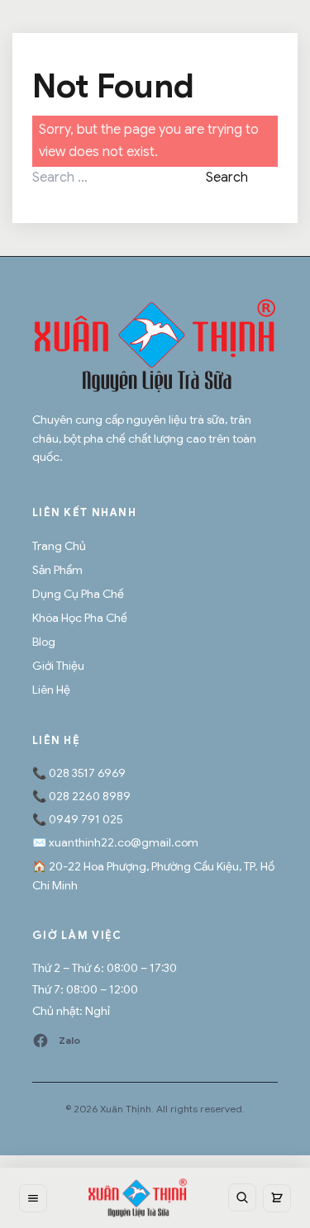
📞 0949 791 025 (77, 819)
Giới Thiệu (58, 665)
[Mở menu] (33, 1198)
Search (227, 177)
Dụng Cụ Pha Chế (78, 593)
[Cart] (277, 1198)
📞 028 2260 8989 (81, 796)
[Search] (242, 1197)
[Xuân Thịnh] (155, 345)
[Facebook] (40, 1040)
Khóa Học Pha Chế (79, 617)
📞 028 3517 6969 (79, 773)
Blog (43, 641)
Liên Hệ (51, 689)
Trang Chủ (59, 545)
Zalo (69, 1040)
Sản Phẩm (57, 569)
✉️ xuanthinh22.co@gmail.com (115, 842)
